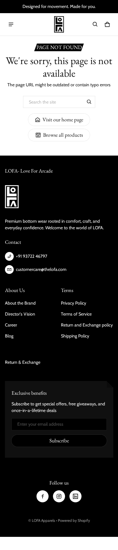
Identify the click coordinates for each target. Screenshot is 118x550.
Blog (9, 336)
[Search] (89, 102)
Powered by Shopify (74, 520)
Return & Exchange (22, 362)
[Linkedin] (75, 496)
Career (11, 325)
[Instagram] (59, 496)
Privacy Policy (73, 303)
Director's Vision (20, 314)
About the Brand (20, 303)
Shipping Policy (75, 336)
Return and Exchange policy (87, 325)
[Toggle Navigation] (11, 24)
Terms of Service (76, 314)
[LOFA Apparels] (59, 24)
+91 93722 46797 (31, 256)
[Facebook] (42, 496)
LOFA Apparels (44, 520)
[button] (95, 24)
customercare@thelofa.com (41, 269)
